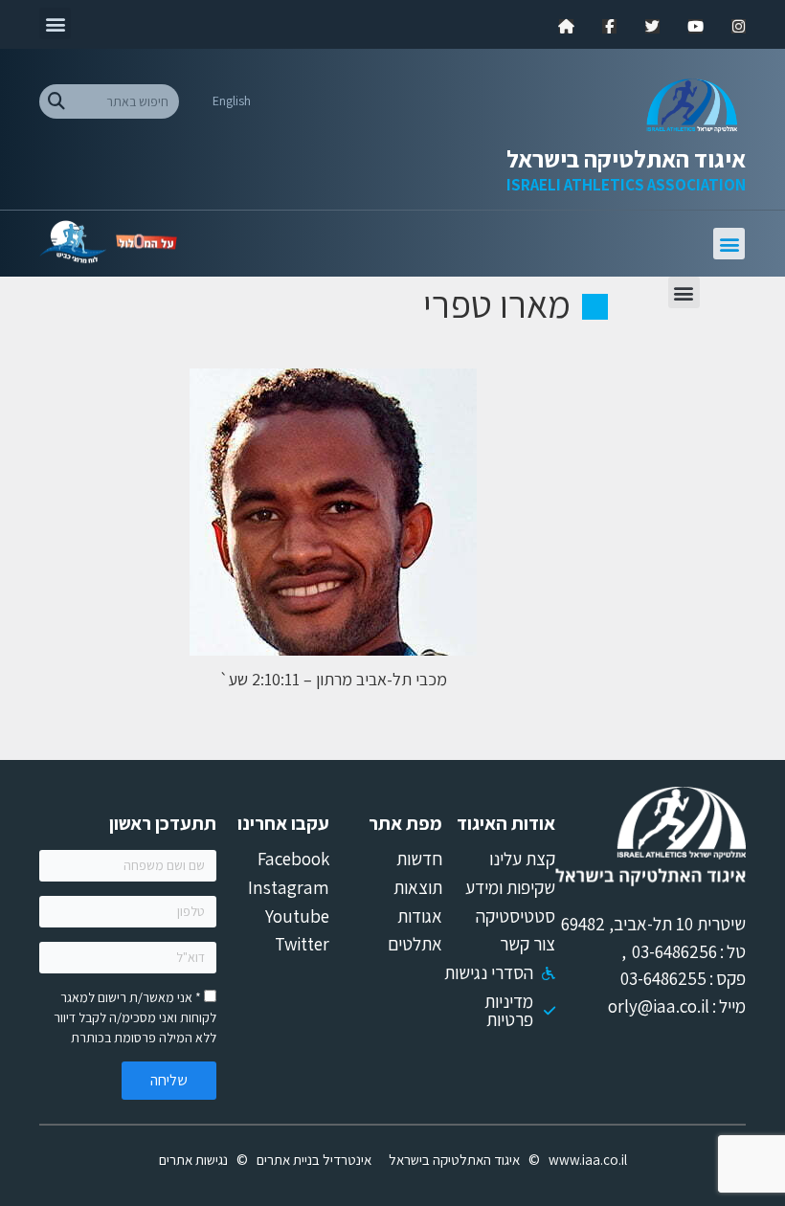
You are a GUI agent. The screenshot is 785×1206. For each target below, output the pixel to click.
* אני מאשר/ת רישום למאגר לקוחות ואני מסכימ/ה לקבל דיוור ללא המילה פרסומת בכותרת (135, 1017)
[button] (55, 23)
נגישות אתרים (193, 1159)
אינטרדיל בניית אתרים (314, 1159)
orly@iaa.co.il (658, 1005)
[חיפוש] (56, 101)
